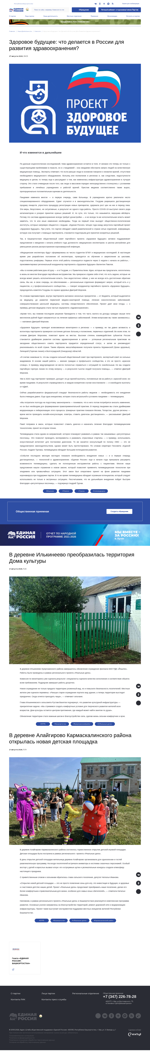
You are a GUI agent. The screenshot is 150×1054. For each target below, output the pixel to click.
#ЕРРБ (42, 724)
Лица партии (29, 16)
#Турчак (82, 491)
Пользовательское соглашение (21, 1036)
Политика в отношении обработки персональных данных (32, 1040)
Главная (12, 31)
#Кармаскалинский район (103, 920)
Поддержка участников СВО (75, 22)
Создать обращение (119, 511)
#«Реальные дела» (105, 724)
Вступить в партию (133, 16)
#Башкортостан (60, 724)
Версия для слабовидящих (130, 3)
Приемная (94, 16)
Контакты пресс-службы (54, 999)
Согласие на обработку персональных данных (27, 1042)
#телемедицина (99, 491)
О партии (12, 16)
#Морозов (50, 491)
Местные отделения (74, 16)
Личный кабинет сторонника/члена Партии (119, 10)
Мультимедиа (112, 16)
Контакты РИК (18, 999)
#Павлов (65, 491)
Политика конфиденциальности (21, 1038)
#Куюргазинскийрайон (81, 724)
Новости (37, 31)
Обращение (84, 10)
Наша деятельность (50, 16)
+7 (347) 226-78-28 (119, 996)
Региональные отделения (85, 993)
